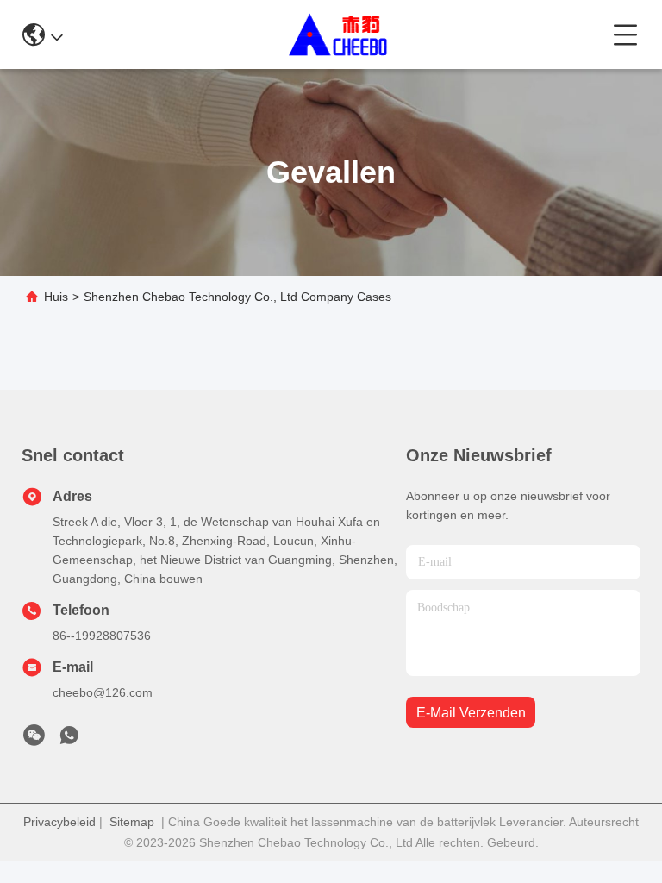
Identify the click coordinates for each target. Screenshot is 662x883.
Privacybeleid (59, 822)
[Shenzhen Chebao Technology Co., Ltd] (338, 34)
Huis (56, 297)
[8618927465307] (69, 740)
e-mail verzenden (471, 712)
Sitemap (131, 822)
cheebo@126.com (103, 692)
